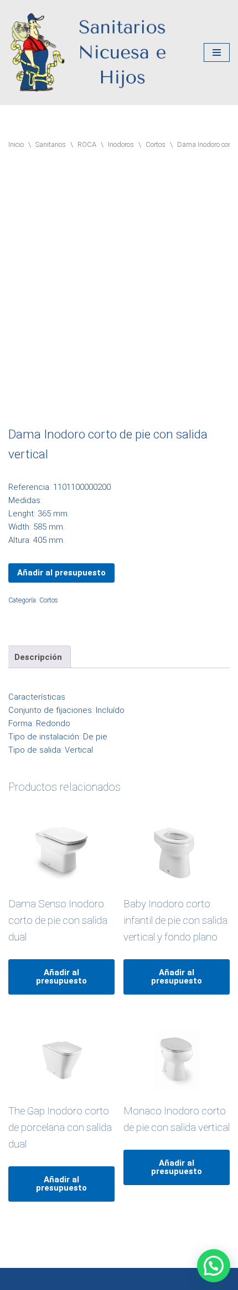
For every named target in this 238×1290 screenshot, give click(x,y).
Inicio (16, 144)
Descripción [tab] (38, 657)
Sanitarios (50, 144)
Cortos (155, 144)
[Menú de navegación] (217, 52)
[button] (213, 1265)
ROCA (86, 144)
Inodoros (121, 144)
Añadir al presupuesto (61, 573)
